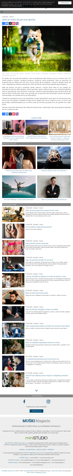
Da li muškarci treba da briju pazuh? (38, 227)
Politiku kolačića (17, 5)
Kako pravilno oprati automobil (36, 243)
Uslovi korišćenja (56, 471)
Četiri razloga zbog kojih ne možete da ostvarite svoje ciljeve (47, 326)
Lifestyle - (5, 17)
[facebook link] (24, 402)
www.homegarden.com (41, 462)
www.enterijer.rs (24, 462)
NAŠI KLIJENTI (41, 449)
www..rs (34, 457)
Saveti (11, 17)
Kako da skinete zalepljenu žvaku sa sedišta (41, 309)
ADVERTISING (30, 449)
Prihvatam (65, 3)
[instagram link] (48, 401)
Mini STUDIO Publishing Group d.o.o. (16, 443)
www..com (47, 457)
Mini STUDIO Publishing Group (36, 472)
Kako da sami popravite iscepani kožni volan (42, 210)
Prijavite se (36, 411)
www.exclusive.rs (58, 460)
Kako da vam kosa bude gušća (36, 293)
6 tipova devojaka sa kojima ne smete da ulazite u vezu (45, 276)
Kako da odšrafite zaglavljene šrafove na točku (42, 342)
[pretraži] (71, 12)
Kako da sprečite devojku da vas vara (39, 260)
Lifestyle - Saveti (38, 208)
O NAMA (22, 449)
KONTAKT (51, 449)
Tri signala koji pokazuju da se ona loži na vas (42, 359)
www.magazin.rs (28, 460)
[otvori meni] (2, 12)
